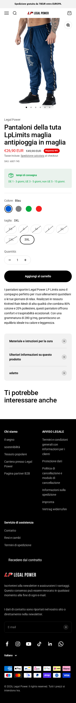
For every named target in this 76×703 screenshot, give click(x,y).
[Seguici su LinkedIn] (50, 644)
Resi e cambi (12, 537)
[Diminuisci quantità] (9, 260)
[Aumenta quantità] (25, 260)
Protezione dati (52, 461)
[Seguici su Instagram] (18, 644)
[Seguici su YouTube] (28, 644)
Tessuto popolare (15, 454)
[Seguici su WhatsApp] (61, 644)
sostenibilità (12, 447)
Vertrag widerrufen (54, 509)
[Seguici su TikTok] (39, 644)
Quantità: (10, 251)
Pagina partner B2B (17, 473)
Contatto (10, 530)
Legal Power (12, 119)
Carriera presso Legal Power (18, 464)
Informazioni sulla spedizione (54, 492)
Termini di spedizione (17, 545)
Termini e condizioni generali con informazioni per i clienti (55, 446)
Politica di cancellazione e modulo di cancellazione (52, 475)
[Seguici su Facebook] (7, 644)
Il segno (9, 439)
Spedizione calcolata (32, 155)
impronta (48, 502)
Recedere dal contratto (25, 560)
